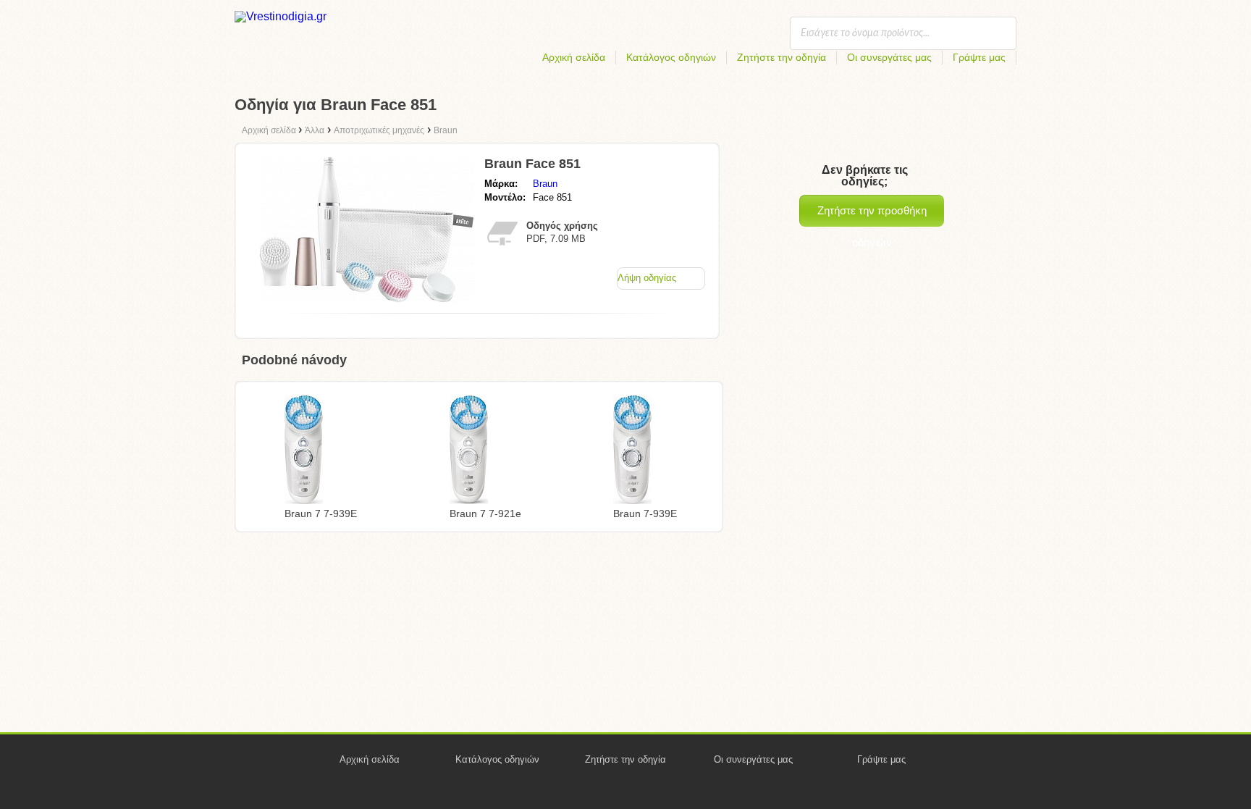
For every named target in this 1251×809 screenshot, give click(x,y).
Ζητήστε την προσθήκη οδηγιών (872, 215)
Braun (545, 183)
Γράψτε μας (979, 57)
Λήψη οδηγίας (647, 277)
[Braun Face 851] (366, 298)
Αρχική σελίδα (573, 57)
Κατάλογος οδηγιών (671, 57)
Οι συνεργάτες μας (889, 57)
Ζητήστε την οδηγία (781, 57)
